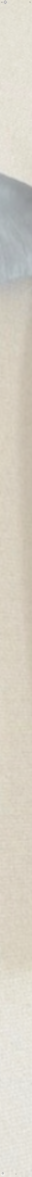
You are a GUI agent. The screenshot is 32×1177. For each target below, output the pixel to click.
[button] (2, 2)
